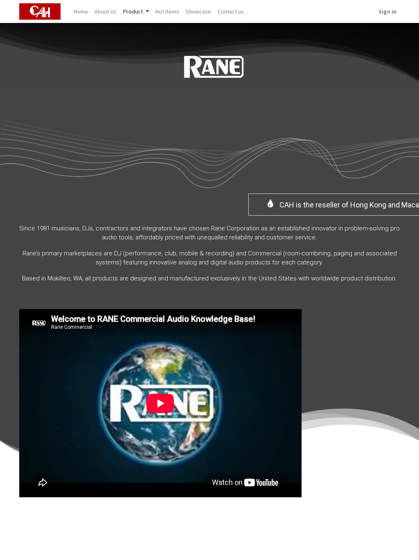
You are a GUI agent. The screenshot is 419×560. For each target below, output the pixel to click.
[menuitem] (80, 11)
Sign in (387, 11)
